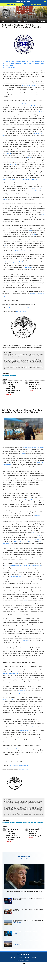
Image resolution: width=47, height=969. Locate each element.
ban (5, 245)
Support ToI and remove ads (35, 4)
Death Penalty (5, 375)
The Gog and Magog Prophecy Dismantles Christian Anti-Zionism (13, 387)
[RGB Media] (24, 963)
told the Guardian (36, 188)
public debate (27, 267)
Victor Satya (31, 390)
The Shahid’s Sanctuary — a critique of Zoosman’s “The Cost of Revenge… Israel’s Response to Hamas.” (23, 113)
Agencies (14, 922)
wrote (5, 199)
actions (34, 234)
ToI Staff (19, 922)
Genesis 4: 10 (7, 153)
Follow (14, 16)
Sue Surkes (20, 944)
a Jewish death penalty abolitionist (29, 105)
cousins (29, 157)
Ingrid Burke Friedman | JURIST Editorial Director (20, 69)
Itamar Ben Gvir (27, 822)
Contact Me (26, 21)
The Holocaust (40, 822)
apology (30, 230)
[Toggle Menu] (1, 1)
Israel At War (13, 375)
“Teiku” (39, 262)
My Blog (13, 21)
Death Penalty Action (23, 769)
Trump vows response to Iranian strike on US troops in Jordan (24, 891)
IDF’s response (33, 190)
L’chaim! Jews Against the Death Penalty (19, 765)
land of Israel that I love (21, 251)
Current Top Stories (24, 858)
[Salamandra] (34, 963)
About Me (19, 21)
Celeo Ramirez (8, 394)
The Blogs (14, 9)
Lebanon (33, 822)
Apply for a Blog (41, 21)
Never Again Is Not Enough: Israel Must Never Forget (35, 385)
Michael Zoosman (22, 11)
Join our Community (11, 4)
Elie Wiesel (13, 822)
